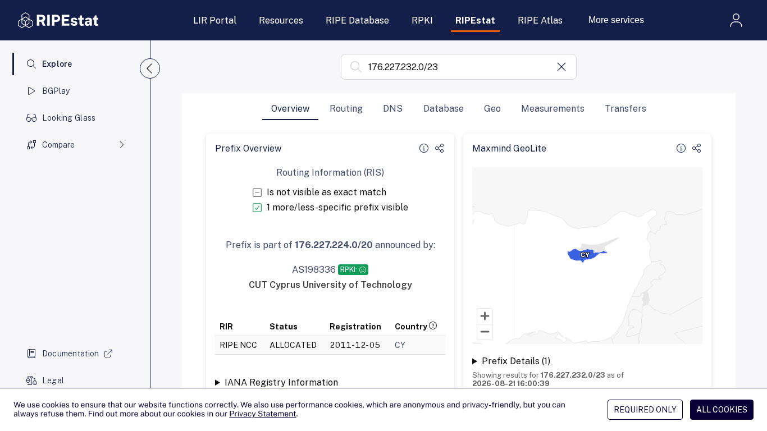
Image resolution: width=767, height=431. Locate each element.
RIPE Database (357, 20)
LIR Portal (214, 20)
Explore (57, 63)
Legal (53, 380)
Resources (281, 20)
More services (616, 20)
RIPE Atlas (540, 20)
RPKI (422, 20)
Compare (58, 144)
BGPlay (56, 90)
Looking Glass (69, 117)
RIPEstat (475, 20)
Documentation (70, 353)
